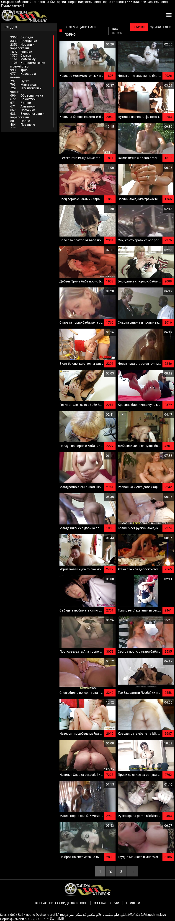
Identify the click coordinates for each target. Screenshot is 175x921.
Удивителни (161, 27)
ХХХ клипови (136, 2)
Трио (19, 70)
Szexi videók (8, 914)
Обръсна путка (26, 95)
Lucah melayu (156, 914)
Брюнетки (23, 99)
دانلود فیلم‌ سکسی (115, 914)
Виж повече (117, 31)
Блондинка (23, 41)
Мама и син (24, 84)
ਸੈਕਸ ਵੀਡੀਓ (57, 919)
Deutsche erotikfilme (50, 914)
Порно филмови (12, 919)
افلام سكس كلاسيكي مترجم (84, 914)
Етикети (133, 903)
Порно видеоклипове (84, 2)
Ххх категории (106, 903)
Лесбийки (22, 110)
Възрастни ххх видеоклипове (61, 903)
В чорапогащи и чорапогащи (27, 115)
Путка (20, 81)
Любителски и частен (25, 90)
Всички (139, 27)
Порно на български (51, 2)
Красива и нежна (23, 75)
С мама (20, 55)
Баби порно (26, 914)
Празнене (22, 124)
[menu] (169, 15)
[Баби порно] (24, 15)
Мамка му (23, 59)
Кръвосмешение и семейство (27, 64)
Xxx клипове (157, 2)
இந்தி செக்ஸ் (137, 914)
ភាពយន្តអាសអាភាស (37, 919)
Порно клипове (113, 2)
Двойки (21, 52)
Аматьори (23, 106)
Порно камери (12, 5)
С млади (21, 37)
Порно (20, 121)
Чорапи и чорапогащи (22, 46)
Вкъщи (20, 103)
